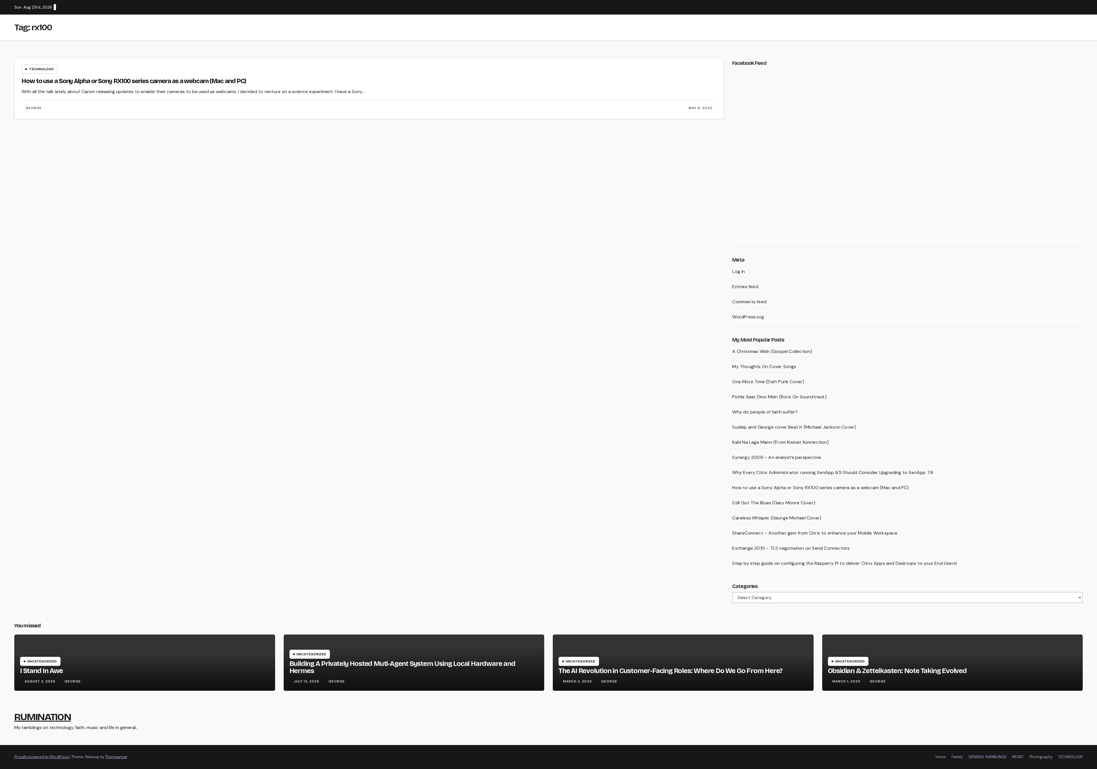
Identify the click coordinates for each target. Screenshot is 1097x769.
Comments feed (749, 302)
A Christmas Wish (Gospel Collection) (772, 351)
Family (957, 756)
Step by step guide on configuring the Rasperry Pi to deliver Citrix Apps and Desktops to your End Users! (844, 563)
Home (941, 756)
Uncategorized (42, 661)
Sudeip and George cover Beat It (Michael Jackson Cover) (794, 427)
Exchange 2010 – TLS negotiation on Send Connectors (791, 548)
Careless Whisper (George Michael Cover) (776, 518)
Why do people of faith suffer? (765, 412)
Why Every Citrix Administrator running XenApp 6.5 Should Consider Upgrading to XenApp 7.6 (832, 472)
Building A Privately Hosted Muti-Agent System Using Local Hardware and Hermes (402, 667)
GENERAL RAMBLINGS (987, 756)
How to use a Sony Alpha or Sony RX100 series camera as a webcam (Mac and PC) (133, 81)
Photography (1041, 756)
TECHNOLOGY (1070, 756)
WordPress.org (748, 317)
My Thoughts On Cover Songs (764, 367)
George (33, 108)
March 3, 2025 (578, 681)
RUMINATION (42, 717)
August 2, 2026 (41, 681)
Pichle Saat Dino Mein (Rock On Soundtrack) (779, 397)
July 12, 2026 (307, 681)
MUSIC (1018, 756)
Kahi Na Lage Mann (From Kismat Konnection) (780, 442)
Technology (41, 69)
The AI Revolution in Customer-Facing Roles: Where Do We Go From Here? (670, 671)
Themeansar (116, 756)
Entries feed (745, 287)
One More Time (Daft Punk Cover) (768, 382)
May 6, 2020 (700, 108)
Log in (738, 271)
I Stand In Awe (41, 671)
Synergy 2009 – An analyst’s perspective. (777, 457)
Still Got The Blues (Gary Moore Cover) (773, 503)
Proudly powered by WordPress (42, 756)
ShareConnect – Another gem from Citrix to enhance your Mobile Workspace (814, 533)
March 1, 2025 (847, 681)
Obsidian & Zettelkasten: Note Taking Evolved (897, 671)
